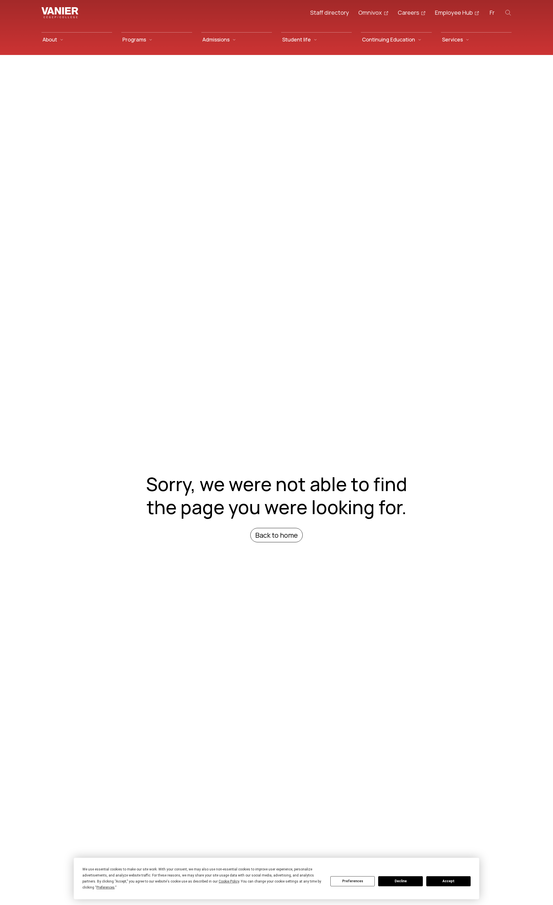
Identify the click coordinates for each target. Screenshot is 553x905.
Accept (448, 881)
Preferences (352, 881)
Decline (401, 881)
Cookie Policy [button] (229, 881)
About (50, 39)
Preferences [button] (105, 887)
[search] (508, 13)
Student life (296, 39)
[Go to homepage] (59, 12)
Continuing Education (388, 39)
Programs (134, 39)
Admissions (216, 39)
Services (452, 39)
